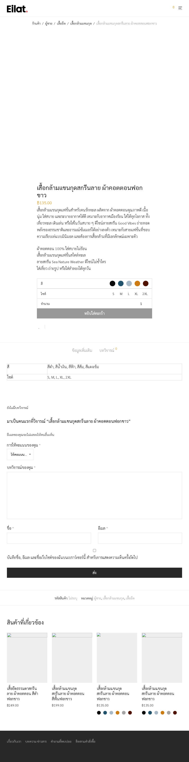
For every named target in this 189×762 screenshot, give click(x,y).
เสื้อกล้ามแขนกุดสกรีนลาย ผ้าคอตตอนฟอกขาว (113, 693)
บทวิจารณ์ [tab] (108, 350)
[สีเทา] (123, 712)
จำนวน (45, 303)
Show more (14, 705)
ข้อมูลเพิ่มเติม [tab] (82, 350)
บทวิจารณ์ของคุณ (21, 467)
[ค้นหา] (165, 8)
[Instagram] (16, 752)
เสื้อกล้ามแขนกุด (81, 23)
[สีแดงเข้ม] (130, 712)
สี (42, 283)
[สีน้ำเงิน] (105, 712)
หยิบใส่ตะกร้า (94, 313)
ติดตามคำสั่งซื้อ (85, 741)
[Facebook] (8, 752)
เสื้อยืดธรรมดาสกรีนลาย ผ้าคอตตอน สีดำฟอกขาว (22, 693)
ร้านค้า (36, 23)
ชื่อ (10, 528)
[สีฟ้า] (111, 712)
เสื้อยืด (61, 23)
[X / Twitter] (23, 752)
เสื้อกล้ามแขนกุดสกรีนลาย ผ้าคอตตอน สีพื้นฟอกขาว (68, 693)
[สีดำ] (98, 712)
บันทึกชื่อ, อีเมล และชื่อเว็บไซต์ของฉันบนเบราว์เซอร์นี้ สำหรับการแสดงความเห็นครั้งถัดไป (72, 557)
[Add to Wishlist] (41, 327)
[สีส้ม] (117, 712)
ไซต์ (43, 294)
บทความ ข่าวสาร (36, 741)
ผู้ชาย (48, 23)
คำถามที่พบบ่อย (61, 741)
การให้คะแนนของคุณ (24, 445)
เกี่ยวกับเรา (14, 741)
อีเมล (103, 528)
